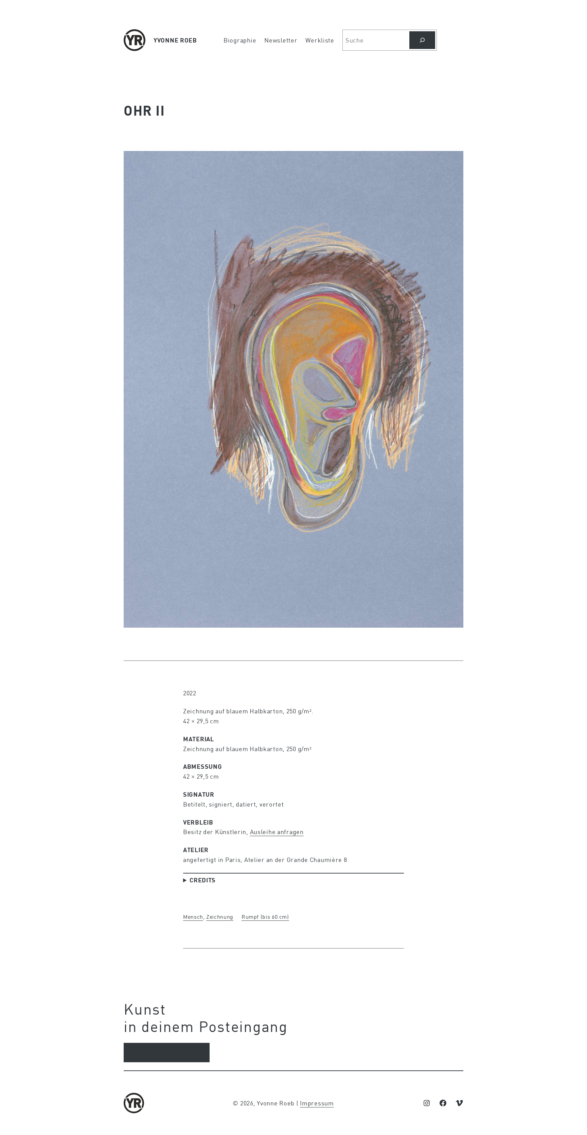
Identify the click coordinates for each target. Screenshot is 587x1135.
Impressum (317, 1103)
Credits (203, 880)
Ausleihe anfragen (277, 831)
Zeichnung (219, 916)
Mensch (193, 916)
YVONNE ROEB (175, 40)
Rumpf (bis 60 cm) (265, 916)
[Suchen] (422, 40)
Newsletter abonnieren (166, 1052)
